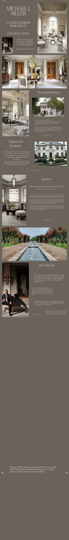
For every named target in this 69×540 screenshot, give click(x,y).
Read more (37, 314)
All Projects (34, 170)
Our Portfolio (46, 135)
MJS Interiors (4, 1)
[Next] (66, 473)
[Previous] (2, 473)
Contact (65, 1)
